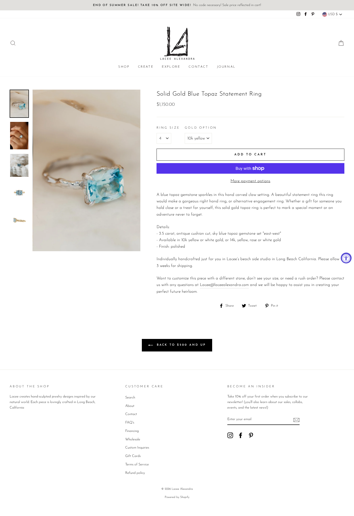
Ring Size (168, 127)
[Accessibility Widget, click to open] (346, 258)
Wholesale (132, 439)
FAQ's (129, 422)
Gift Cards (133, 456)
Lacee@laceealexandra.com (224, 285)
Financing (132, 431)
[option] (177, 5)
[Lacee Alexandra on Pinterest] (251, 435)
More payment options (250, 181)
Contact (198, 66)
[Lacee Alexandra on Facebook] (240, 435)
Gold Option (201, 127)
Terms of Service (137, 464)
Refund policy (135, 473)
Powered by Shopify (177, 497)
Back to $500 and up (180, 345)
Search (130, 397)
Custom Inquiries (137, 448)
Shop (123, 66)
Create (146, 66)
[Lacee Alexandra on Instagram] (230, 435)
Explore (171, 66)
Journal (226, 66)
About (129, 406)
